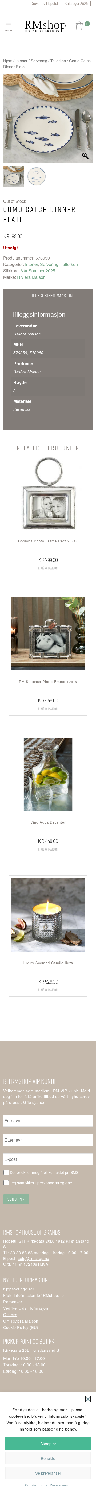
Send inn (16, 1199)
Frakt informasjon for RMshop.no (33, 1295)
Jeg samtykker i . (41, 1182)
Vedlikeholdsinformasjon (25, 1308)
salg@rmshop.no (33, 1258)
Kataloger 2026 (76, 3)
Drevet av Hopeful (44, 3)
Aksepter (48, 1443)
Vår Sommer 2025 (38, 271)
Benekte (48, 1458)
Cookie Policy (36, 1485)
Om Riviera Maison (20, 1321)
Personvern (59, 1485)
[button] (88, 1398)
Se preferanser (48, 1473)
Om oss (10, 1314)
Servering (39, 60)
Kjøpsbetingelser (18, 1289)
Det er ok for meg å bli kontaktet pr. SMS (44, 1172)
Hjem (7, 60)
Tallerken (58, 60)
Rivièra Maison (31, 277)
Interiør (21, 60)
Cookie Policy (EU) (20, 1327)
